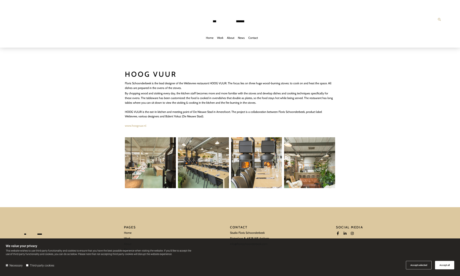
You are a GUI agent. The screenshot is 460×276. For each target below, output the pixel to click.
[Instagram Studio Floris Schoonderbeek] (352, 233)
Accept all (445, 265)
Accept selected (418, 265)
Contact (253, 38)
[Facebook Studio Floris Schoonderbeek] (338, 233)
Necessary (16, 265)
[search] (439, 19)
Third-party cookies (42, 265)
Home (209, 38)
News (241, 38)
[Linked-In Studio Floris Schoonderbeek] (345, 233)
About (230, 38)
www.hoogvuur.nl (135, 125)
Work (220, 38)
